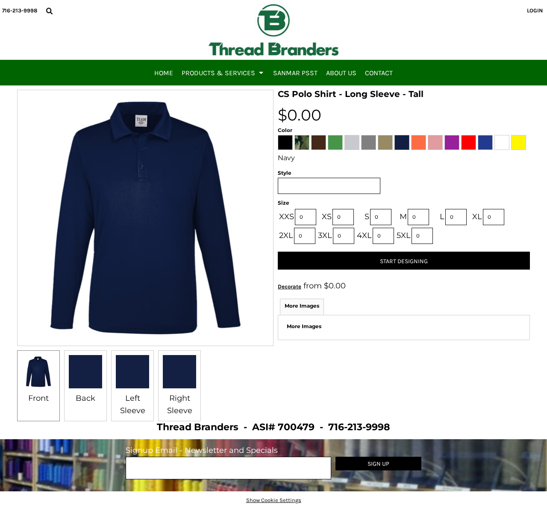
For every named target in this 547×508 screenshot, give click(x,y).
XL (477, 216)
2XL (286, 235)
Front (38, 398)
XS (327, 216)
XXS (286, 216)
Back (85, 398)
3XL (325, 235)
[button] (49, 10)
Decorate (289, 286)
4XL (364, 235)
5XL (404, 235)
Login (535, 10)
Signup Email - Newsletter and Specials (202, 450)
